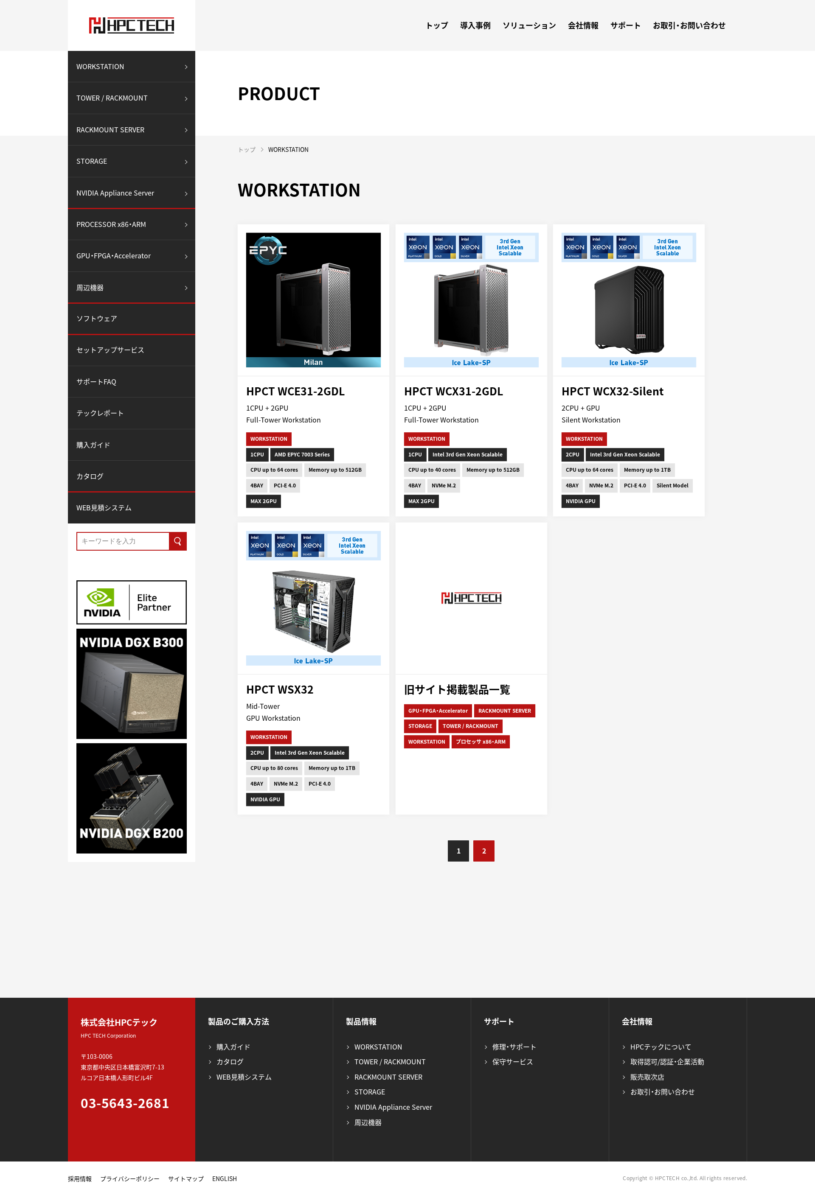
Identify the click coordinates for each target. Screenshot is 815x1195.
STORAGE (91, 161)
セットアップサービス (110, 349)
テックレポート (100, 413)
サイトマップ (186, 1178)
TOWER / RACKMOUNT (112, 98)
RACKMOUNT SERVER (110, 129)
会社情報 (583, 25)
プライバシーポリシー (130, 1178)
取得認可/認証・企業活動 (667, 1061)
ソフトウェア (96, 318)
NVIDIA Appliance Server (115, 193)
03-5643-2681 (125, 1102)
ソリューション (529, 25)
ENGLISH (224, 1178)
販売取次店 (647, 1077)
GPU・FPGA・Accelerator (113, 256)
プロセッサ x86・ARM (481, 741)
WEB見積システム (104, 507)
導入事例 (475, 25)
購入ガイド (93, 444)
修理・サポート (514, 1046)
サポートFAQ (96, 381)
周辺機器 (90, 287)
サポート (625, 25)
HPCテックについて (660, 1046)
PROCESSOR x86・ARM (111, 224)
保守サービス (512, 1061)
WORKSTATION (100, 66)
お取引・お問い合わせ (689, 25)
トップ (436, 25)
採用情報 (80, 1178)
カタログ (90, 476)
